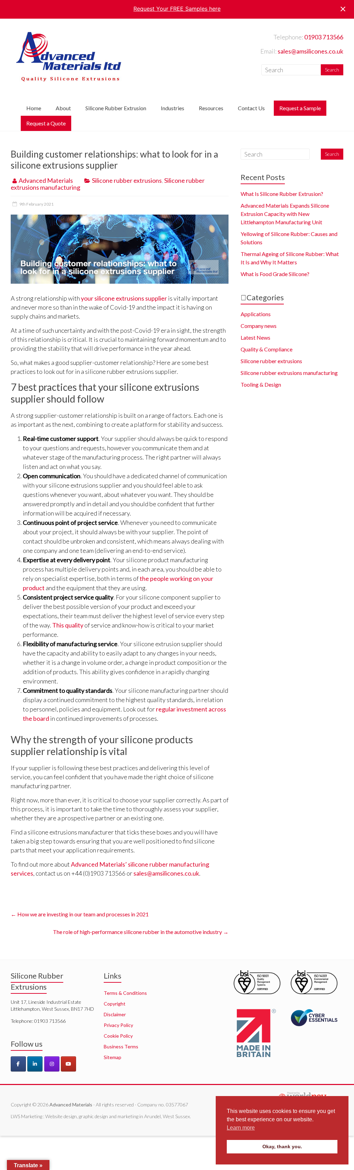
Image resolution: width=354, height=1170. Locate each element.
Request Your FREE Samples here (177, 8)
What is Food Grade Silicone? (275, 274)
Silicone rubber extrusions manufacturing (289, 372)
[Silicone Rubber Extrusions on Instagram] (51, 1064)
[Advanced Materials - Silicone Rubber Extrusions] (69, 32)
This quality (67, 625)
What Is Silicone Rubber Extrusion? (282, 193)
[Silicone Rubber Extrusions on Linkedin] (35, 1064)
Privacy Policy (118, 1025)
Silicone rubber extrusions (127, 180)
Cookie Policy (118, 1036)
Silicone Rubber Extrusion (115, 108)
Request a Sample (300, 108)
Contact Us (251, 108)
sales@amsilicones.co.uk (310, 51)
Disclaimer (115, 1014)
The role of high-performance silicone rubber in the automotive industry (141, 931)
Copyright (114, 1004)
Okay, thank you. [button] (282, 1146)
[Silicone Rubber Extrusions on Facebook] (18, 1064)
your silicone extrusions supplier (124, 298)
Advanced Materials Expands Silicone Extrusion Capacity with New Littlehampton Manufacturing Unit (285, 213)
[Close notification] (343, 9)
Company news (259, 325)
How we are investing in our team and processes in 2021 (80, 914)
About (63, 108)
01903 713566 (323, 37)
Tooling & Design (261, 384)
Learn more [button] (241, 1128)
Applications (256, 314)
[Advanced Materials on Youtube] (68, 1064)
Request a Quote (46, 123)
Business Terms (121, 1046)
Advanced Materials (46, 180)
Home (33, 108)
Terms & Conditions (125, 993)
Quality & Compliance (266, 349)
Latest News (255, 337)
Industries (172, 108)
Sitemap (112, 1057)
